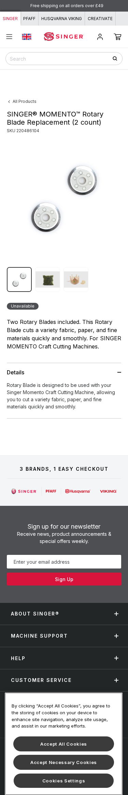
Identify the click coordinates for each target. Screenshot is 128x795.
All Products (25, 101)
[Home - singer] (64, 36)
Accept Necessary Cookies (63, 762)
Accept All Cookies (63, 744)
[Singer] (24, 491)
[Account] (100, 37)
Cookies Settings (63, 780)
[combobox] (64, 58)
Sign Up (64, 579)
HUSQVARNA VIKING (61, 18)
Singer (10, 18)
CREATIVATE (100, 18)
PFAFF (29, 18)
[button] (117, 36)
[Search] (117, 58)
